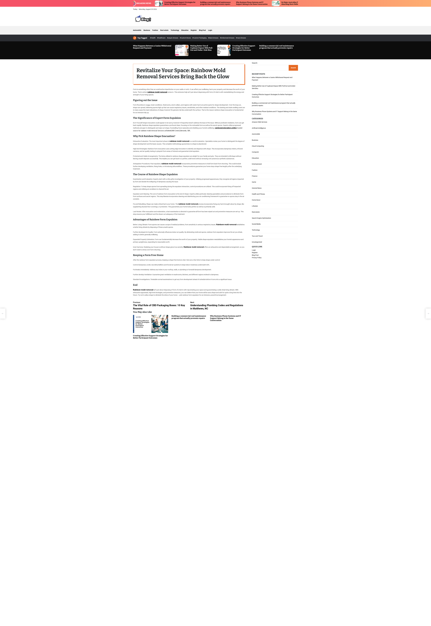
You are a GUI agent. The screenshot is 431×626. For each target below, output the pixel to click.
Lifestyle (255, 206)
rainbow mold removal (157, 92)
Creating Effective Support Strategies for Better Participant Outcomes (243, 48)
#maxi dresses (241, 38)
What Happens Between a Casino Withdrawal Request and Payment (152, 47)
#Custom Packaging (199, 38)
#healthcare (161, 38)
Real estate (164, 30)
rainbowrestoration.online (226, 128)
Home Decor (256, 200)
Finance (254, 176)
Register (194, 30)
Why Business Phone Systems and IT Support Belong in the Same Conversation (217, 3)
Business (147, 30)
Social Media (256, 224)
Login (210, 30)
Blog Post (202, 30)
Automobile (137, 30)
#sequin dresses (173, 38)
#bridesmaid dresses (227, 38)
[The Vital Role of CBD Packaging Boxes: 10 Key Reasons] (2, 314)
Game (254, 182)
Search (254, 63)
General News (257, 188)
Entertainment (257, 164)
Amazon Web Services (259, 122)
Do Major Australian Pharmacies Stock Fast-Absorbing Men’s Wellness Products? (263, 3)
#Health (153, 38)
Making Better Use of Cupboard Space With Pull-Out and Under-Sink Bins (201, 48)
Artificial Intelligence (259, 128)
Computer (255, 152)
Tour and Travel (257, 236)
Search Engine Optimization (261, 218)
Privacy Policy (257, 258)
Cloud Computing (258, 146)
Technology (175, 30)
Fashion (155, 30)
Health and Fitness (258, 194)
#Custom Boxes (185, 38)
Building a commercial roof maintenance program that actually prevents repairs (180, 3)
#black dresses (213, 38)
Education (184, 30)
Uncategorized (257, 242)
